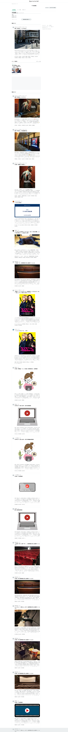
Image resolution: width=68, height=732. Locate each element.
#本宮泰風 (16, 57)
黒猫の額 (16, 230)
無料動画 (16, 367)
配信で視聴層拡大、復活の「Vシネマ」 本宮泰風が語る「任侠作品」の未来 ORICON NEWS (16, 66)
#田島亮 (29, 57)
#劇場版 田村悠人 (24, 195)
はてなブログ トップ (15, 3)
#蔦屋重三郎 (16, 257)
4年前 (19, 605)
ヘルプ (49, 26)
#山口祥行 (36, 56)
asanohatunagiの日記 (17, 201)
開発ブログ (52, 26)
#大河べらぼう (26, 256)
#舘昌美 (16, 601)
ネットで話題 (19, 9)
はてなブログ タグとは (45, 26)
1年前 (26, 95)
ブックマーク (14, 64)
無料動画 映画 (16, 261)
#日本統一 (20, 56)
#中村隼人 (16, 226)
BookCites (16, 329)
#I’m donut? (16, 56)
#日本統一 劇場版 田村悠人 (26, 56)
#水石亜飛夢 (20, 325)
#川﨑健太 (19, 57)
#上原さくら (23, 538)
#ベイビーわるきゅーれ (18, 363)
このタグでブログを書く (53, 7)
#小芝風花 (23, 257)
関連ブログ (24, 9)
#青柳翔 (23, 400)
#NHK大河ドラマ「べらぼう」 (19, 256)
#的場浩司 (16, 538)
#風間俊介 (35, 257)
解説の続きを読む (25, 19)
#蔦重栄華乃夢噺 (31, 256)
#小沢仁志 (16, 433)
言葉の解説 (14, 9)
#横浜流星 (20, 257)
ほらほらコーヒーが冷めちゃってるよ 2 (20, 95)
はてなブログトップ (44, 27)
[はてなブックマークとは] (17, 61)
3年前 (19, 261)
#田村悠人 (32, 56)
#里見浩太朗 (28, 257)
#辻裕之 (26, 57)
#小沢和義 (16, 634)
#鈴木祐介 (23, 57)
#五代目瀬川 (36, 256)
